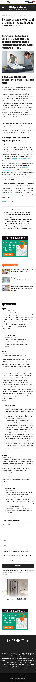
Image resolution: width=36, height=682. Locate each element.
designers (13, 666)
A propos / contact (13, 675)
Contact (30, 228)
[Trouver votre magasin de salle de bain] (15, 629)
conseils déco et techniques (26, 658)
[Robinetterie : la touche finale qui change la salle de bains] (6, 272)
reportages (19, 660)
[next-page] (6, 295)
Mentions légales (23, 675)
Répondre (4, 330)
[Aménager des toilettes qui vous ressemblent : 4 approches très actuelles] (6, 288)
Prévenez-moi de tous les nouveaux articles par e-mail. (17, 561)
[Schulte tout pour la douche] (15, 600)
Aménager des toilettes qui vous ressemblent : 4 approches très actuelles (22, 288)
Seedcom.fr (22, 680)
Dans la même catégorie (10, 265)
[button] (3, 7)
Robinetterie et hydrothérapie (23, 15)
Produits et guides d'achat (8, 15)
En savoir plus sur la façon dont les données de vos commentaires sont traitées (18, 572)
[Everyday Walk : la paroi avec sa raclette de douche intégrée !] (6, 280)
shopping (13, 660)
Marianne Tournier (8, 25)
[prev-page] (3, 295)
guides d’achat (6, 660)
